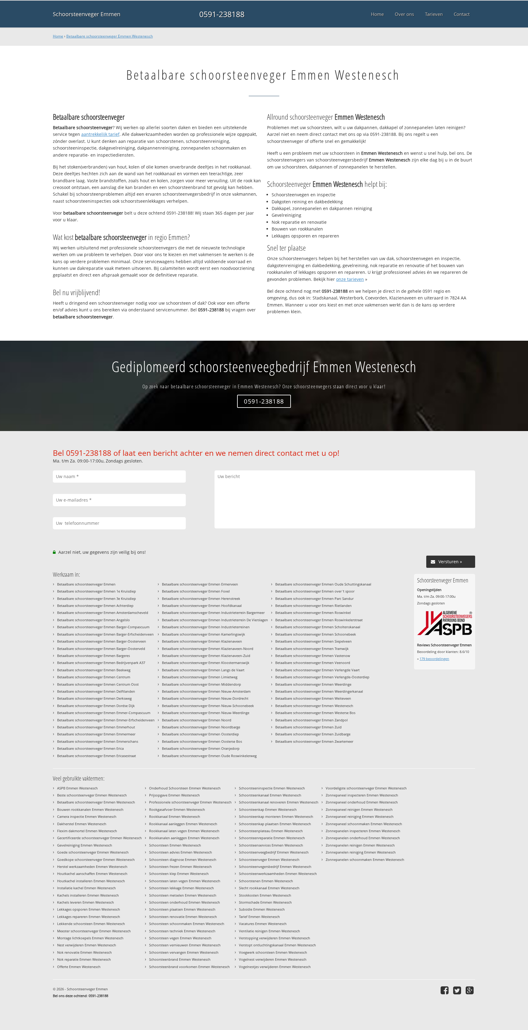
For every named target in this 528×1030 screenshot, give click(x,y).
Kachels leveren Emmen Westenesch (85, 902)
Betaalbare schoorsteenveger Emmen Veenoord (312, 662)
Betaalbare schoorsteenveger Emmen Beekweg (93, 670)
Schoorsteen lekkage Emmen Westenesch (181, 888)
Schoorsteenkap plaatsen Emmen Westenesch (275, 823)
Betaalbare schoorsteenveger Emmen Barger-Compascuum (103, 627)
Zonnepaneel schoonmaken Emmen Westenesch (364, 823)
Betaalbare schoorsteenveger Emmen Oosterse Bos (202, 741)
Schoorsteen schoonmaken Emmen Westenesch (186, 923)
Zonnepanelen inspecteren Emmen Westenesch (363, 831)
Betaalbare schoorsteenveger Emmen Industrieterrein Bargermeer (213, 612)
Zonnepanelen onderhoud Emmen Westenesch (363, 838)
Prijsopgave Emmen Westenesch (174, 795)
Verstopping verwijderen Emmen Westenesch (274, 938)
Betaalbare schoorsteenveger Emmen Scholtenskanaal (317, 627)
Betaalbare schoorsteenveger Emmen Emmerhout (96, 727)
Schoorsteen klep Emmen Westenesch (179, 873)
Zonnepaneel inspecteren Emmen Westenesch (362, 795)
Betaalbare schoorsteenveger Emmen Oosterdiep (200, 734)
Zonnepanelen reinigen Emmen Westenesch (360, 845)
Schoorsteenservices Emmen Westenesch (271, 845)
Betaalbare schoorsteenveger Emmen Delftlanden (96, 691)
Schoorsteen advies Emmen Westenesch (180, 852)
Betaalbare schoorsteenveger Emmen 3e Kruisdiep (96, 598)
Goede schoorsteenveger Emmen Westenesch (93, 852)
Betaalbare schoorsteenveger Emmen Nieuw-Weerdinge (205, 712)
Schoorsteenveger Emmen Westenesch (269, 859)
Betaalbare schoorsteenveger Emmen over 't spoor (314, 591)
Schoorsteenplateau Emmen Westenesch (271, 831)
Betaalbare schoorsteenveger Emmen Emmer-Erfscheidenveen (106, 720)
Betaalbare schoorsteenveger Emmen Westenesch (109, 36)
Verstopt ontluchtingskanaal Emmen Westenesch (277, 945)
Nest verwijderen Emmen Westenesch (86, 945)
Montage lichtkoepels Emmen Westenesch (90, 938)
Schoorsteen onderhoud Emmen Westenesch (184, 902)
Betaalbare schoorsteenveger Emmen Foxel (196, 591)
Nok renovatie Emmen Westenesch (84, 952)
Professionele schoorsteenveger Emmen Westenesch (190, 802)
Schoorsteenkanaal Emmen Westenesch (270, 795)
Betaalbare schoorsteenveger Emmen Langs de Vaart (203, 670)
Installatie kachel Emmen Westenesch (86, 888)
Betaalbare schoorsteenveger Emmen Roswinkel (313, 612)
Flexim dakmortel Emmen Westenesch (87, 831)
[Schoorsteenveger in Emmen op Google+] (470, 990)
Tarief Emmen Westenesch (259, 916)
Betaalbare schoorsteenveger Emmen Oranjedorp (201, 748)
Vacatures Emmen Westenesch (263, 923)
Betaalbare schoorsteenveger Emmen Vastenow (312, 655)
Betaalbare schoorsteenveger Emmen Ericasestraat (96, 755)
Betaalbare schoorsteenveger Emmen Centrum (93, 677)
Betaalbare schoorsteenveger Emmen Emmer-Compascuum (103, 712)
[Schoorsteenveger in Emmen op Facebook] (445, 990)
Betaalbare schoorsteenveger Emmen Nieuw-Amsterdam (206, 691)
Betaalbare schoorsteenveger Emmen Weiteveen (313, 698)
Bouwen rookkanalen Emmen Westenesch (90, 809)
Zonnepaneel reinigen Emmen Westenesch (359, 809)
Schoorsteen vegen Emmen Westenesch (180, 938)
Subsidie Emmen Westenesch (262, 909)
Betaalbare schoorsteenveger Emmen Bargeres (93, 655)
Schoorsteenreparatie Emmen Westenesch (272, 838)
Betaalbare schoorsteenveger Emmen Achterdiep (95, 605)
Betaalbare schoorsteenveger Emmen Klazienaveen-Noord (207, 648)
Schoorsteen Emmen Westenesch (175, 845)
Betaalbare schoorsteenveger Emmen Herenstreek (201, 598)
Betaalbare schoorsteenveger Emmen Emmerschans (97, 741)
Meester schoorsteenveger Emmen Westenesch (94, 931)
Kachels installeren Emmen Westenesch (88, 895)
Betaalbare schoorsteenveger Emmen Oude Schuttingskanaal (323, 584)
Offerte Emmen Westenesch (79, 966)
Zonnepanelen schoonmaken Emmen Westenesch (365, 859)
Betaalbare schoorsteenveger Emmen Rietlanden (313, 605)
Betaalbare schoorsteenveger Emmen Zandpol (311, 720)
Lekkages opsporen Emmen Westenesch (88, 909)
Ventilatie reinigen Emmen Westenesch (269, 931)
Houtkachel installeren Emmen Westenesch (91, 881)
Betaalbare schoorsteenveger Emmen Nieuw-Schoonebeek (208, 705)
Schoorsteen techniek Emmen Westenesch (182, 931)
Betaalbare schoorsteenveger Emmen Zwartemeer (314, 741)
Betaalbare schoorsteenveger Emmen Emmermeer (96, 734)
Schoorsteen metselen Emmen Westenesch (182, 895)
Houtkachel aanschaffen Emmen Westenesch (92, 873)
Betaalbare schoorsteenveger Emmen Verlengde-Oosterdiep (322, 677)
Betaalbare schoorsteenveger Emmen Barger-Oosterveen (101, 641)
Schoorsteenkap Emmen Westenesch (268, 809)
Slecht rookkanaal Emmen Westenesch (269, 888)
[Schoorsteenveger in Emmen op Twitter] (458, 990)
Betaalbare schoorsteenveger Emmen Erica (90, 748)
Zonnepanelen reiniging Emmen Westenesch (361, 852)
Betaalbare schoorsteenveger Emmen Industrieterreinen (206, 627)
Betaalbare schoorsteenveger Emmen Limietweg (199, 677)
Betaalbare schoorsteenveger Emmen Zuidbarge (312, 734)
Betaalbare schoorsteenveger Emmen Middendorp (201, 684)
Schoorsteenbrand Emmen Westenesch (180, 959)
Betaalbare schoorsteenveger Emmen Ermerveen (200, 584)
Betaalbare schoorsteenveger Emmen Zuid (308, 727)
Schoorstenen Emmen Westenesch (266, 881)
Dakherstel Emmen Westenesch (81, 823)
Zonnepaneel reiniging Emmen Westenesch (360, 816)
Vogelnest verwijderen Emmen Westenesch (272, 959)
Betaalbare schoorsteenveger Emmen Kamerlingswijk (203, 634)
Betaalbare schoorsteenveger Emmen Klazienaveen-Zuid (206, 655)
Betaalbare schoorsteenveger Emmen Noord (196, 720)
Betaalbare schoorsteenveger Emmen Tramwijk (312, 648)
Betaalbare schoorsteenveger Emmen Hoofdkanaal (202, 605)
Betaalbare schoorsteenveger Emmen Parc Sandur (314, 598)
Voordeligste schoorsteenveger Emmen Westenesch (366, 788)
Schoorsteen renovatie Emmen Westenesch (183, 916)
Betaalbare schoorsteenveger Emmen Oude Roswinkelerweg (209, 755)
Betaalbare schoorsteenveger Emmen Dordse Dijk (96, 705)
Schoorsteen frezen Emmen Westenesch (180, 866)
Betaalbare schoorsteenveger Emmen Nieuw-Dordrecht (205, 698)
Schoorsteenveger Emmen (86, 14)
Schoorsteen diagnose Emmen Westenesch (182, 859)
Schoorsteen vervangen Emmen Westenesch (183, 952)
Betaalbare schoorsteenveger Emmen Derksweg (94, 698)
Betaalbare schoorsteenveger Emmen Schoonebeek (315, 634)
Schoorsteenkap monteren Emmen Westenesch (276, 816)
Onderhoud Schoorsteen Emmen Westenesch (185, 788)
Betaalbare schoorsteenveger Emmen (86, 584)
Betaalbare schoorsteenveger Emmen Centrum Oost (98, 684)
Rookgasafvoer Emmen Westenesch (177, 809)
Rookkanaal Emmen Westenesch (174, 816)
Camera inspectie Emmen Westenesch (86, 816)
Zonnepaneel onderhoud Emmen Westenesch (362, 802)
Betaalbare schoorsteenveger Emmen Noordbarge (201, 727)
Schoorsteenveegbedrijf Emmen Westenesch (274, 852)
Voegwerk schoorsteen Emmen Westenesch (273, 952)
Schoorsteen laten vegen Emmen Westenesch (184, 881)
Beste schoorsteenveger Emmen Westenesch (92, 795)
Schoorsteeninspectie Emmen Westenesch (272, 788)
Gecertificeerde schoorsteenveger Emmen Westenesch (99, 838)
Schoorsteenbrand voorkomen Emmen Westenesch (189, 966)
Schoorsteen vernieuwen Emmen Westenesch (185, 945)
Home (58, 36)
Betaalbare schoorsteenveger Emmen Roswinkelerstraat (319, 620)
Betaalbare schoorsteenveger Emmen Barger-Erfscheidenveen (105, 634)
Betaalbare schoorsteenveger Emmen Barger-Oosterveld (101, 648)
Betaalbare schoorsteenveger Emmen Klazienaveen (202, 641)
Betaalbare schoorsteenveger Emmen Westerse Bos (315, 712)
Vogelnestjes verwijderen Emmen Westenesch (275, 966)
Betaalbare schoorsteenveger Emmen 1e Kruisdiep (96, 591)
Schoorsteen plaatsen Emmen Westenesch (182, 909)
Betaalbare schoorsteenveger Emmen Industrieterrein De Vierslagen (215, 620)
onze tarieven (350, 279)
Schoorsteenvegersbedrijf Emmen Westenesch (275, 866)
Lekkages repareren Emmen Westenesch (88, 916)
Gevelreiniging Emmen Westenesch (84, 845)
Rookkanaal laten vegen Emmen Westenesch (184, 831)
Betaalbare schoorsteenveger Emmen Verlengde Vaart (317, 670)
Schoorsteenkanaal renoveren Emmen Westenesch (278, 802)
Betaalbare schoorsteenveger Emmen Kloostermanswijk (205, 662)
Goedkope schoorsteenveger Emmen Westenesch (96, 859)
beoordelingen (434, 658)
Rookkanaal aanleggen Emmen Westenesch (183, 823)
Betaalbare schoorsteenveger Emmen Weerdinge (313, 684)
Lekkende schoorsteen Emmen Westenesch (91, 923)
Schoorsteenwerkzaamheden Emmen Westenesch (278, 873)
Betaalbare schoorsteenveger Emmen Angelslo (93, 620)
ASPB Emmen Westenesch (77, 788)
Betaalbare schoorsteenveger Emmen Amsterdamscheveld (102, 612)
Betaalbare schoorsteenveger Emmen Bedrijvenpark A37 (101, 662)
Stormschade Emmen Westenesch (265, 902)
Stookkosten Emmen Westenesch (265, 895)
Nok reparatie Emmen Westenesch (84, 959)
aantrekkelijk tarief (100, 134)
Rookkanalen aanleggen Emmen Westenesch (184, 838)
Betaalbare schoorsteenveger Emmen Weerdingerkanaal (319, 691)
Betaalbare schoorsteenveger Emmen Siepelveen (313, 641)
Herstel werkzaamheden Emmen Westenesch (92, 866)
